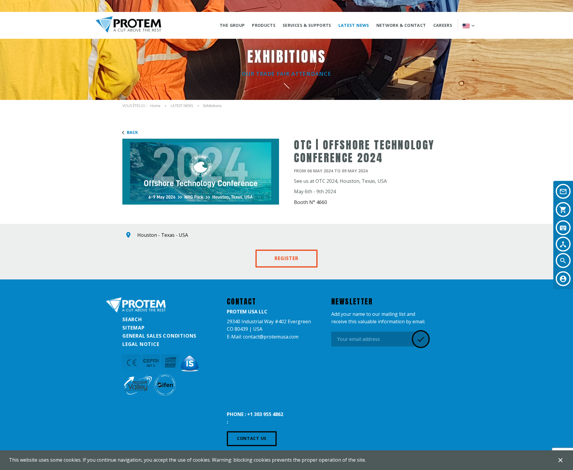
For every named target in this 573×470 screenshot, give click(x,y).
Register (286, 258)
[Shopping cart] (563, 209)
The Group (232, 25)
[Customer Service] (563, 278)
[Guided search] (563, 244)
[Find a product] (563, 227)
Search (132, 319)
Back (132, 132)
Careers (442, 25)
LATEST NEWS (353, 25)
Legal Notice (140, 344)
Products (263, 25)
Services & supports (307, 25)
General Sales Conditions (159, 336)
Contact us (252, 438)
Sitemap (133, 327)
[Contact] (563, 191)
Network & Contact (401, 25)
